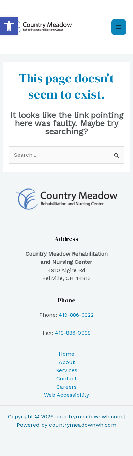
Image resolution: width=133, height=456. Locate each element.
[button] (9, 26)
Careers (66, 386)
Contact (66, 378)
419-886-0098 (73, 332)
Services (66, 370)
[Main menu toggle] (118, 27)
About (67, 362)
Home (66, 354)
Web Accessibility (66, 395)
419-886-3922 (76, 315)
